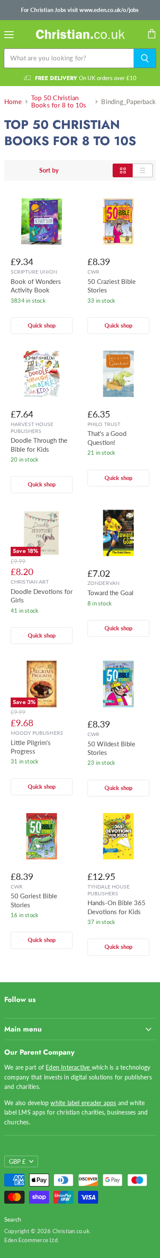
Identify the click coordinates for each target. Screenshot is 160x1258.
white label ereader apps (83, 1102)
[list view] (143, 170)
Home (13, 101)
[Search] (145, 58)
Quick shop (41, 325)
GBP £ (17, 1161)
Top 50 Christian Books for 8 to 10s (59, 101)
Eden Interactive (69, 1067)
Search (12, 1219)
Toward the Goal (110, 592)
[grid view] (123, 170)
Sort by (48, 170)
